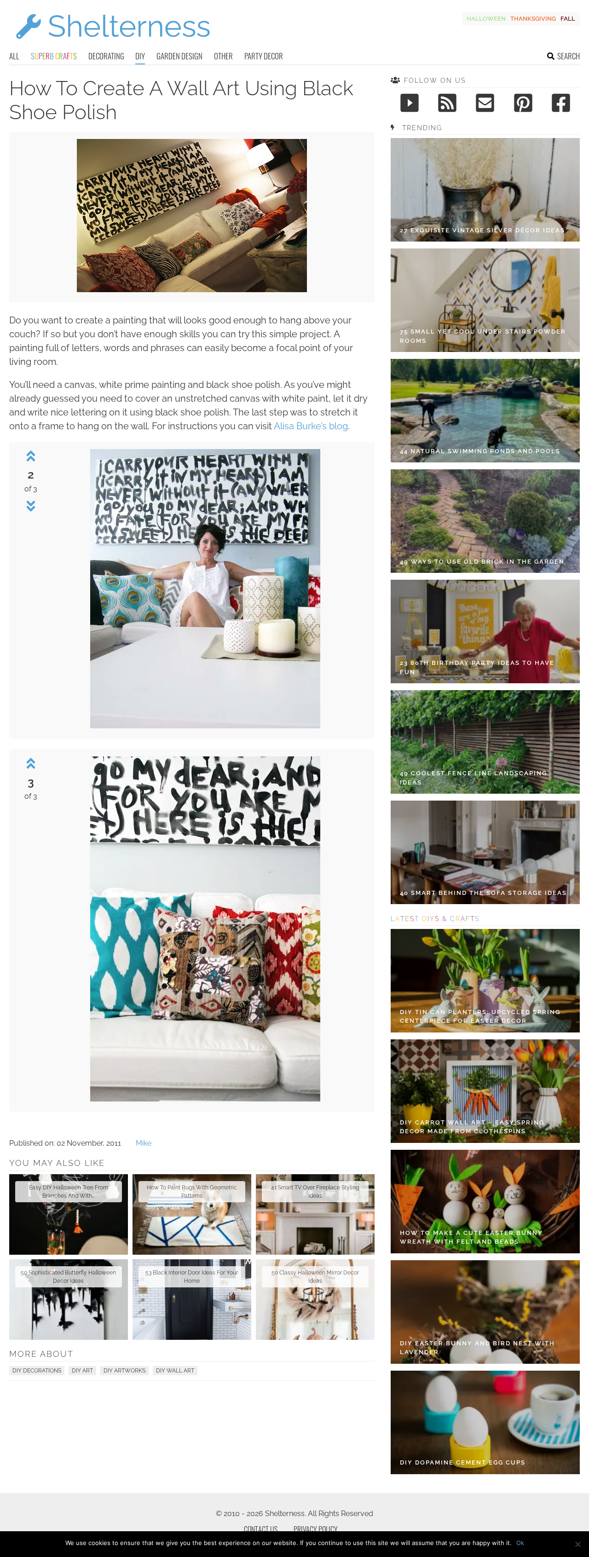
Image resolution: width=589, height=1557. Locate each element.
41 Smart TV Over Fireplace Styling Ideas (315, 1191)
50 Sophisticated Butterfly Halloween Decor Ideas (68, 1276)
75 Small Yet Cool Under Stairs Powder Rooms (483, 336)
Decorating (106, 56)
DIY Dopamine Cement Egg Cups (462, 1462)
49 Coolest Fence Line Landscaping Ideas (473, 778)
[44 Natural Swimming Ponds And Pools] (485, 410)
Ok (520, 1542)
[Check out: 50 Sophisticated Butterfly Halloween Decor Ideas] (68, 1299)
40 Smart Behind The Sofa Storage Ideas (483, 892)
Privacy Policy (316, 1529)
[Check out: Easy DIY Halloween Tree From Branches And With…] (68, 1214)
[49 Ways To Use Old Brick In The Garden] (485, 521)
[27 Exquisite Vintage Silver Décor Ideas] (485, 190)
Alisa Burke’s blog (311, 426)
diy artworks (124, 1370)
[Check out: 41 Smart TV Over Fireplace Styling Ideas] (315, 1214)
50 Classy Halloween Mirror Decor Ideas (315, 1276)
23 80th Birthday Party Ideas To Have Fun (477, 667)
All (14, 56)
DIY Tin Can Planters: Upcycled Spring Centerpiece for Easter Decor (480, 1017)
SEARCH (568, 56)
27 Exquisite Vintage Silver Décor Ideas (482, 230)
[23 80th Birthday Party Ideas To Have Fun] (485, 631)
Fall (567, 18)
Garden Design (179, 56)
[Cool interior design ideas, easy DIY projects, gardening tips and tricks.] (112, 44)
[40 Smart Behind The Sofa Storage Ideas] (485, 852)
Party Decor (263, 56)
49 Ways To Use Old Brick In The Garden (482, 561)
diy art (82, 1370)
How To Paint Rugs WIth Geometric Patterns (192, 1191)
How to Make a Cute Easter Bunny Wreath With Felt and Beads (471, 1237)
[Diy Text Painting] (192, 289)
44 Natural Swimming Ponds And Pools (480, 451)
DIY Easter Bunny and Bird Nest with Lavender (477, 1348)
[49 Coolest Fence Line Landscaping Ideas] (485, 742)
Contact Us (260, 1529)
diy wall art (175, 1370)
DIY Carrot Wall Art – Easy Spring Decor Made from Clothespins (472, 1127)
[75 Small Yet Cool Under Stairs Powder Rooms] (485, 300)
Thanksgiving (533, 18)
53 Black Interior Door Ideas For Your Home (191, 1276)
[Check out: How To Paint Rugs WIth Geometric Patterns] (192, 1214)
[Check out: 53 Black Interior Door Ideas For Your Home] (192, 1299)
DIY (140, 56)
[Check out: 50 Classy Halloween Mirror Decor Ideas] (315, 1299)
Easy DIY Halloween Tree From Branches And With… (68, 1191)
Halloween (486, 18)
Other (223, 56)
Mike (143, 1143)
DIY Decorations (36, 1370)
